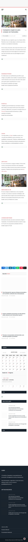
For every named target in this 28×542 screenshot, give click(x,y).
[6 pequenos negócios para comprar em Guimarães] (14, 21)
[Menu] (2, 9)
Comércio (24, 35)
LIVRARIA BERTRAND (6, 217)
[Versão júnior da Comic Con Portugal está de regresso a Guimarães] (4, 423)
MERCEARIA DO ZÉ (6, 189)
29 (10, 357)
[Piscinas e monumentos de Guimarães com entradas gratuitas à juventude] (14, 326)
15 (20, 363)
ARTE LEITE (4, 161)
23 (24, 366)
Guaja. (11, 135)
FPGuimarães (5, 35)
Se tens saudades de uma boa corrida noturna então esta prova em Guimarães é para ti (17, 417)
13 (13, 363)
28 (6, 357)
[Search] (26, 9)
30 (13, 357)
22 (20, 366)
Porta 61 (3, 111)
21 (17, 366)
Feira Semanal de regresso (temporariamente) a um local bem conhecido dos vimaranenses (16, 409)
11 (6, 363)
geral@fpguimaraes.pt (6, 484)
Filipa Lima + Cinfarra (8, 379)
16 (24, 363)
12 (9, 363)
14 (17, 363)
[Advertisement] (14, 247)
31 (17, 357)
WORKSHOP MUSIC (6, 73)
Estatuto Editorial (5, 529)
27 (2, 357)
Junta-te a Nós (4, 527)
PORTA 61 (4, 103)
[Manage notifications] (24, 539)
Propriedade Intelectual (6, 532)
